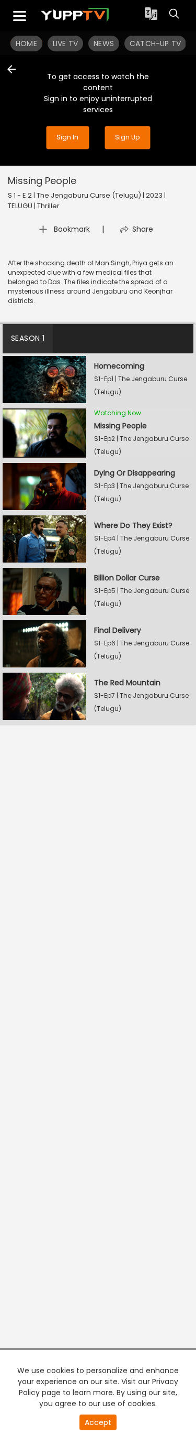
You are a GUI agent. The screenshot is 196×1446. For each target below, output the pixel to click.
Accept (98, 1422)
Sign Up (127, 137)
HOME (26, 43)
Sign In (67, 137)
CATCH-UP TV (155, 43)
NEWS (104, 43)
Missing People (42, 180)
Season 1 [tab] (27, 338)
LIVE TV (65, 43)
